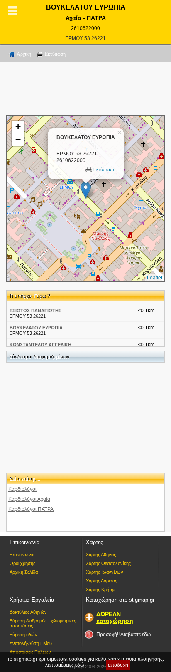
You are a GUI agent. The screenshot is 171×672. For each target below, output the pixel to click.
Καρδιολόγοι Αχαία (29, 499)
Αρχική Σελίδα (24, 572)
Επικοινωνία (22, 554)
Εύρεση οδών (23, 634)
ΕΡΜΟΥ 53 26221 (85, 38)
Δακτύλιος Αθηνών (28, 612)
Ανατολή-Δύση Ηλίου (31, 643)
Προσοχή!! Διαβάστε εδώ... (125, 634)
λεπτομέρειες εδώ (64, 665)
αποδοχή (118, 665)
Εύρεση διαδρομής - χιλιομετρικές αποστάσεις (43, 623)
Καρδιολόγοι (22, 489)
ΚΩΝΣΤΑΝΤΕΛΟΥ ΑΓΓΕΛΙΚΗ (40, 344)
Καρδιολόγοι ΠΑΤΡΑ (31, 509)
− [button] (18, 139)
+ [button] (18, 127)
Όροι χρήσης (22, 563)
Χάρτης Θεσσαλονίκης (108, 563)
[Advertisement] (85, 90)
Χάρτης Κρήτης (100, 589)
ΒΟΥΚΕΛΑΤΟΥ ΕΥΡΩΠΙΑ (36, 327)
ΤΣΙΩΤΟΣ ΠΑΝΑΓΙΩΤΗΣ (35, 310)
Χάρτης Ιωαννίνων (104, 572)
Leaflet (154, 278)
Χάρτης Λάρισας (101, 580)
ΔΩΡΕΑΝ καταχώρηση (114, 617)
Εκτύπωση (55, 54)
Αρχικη (24, 54)
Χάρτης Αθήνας (101, 554)
